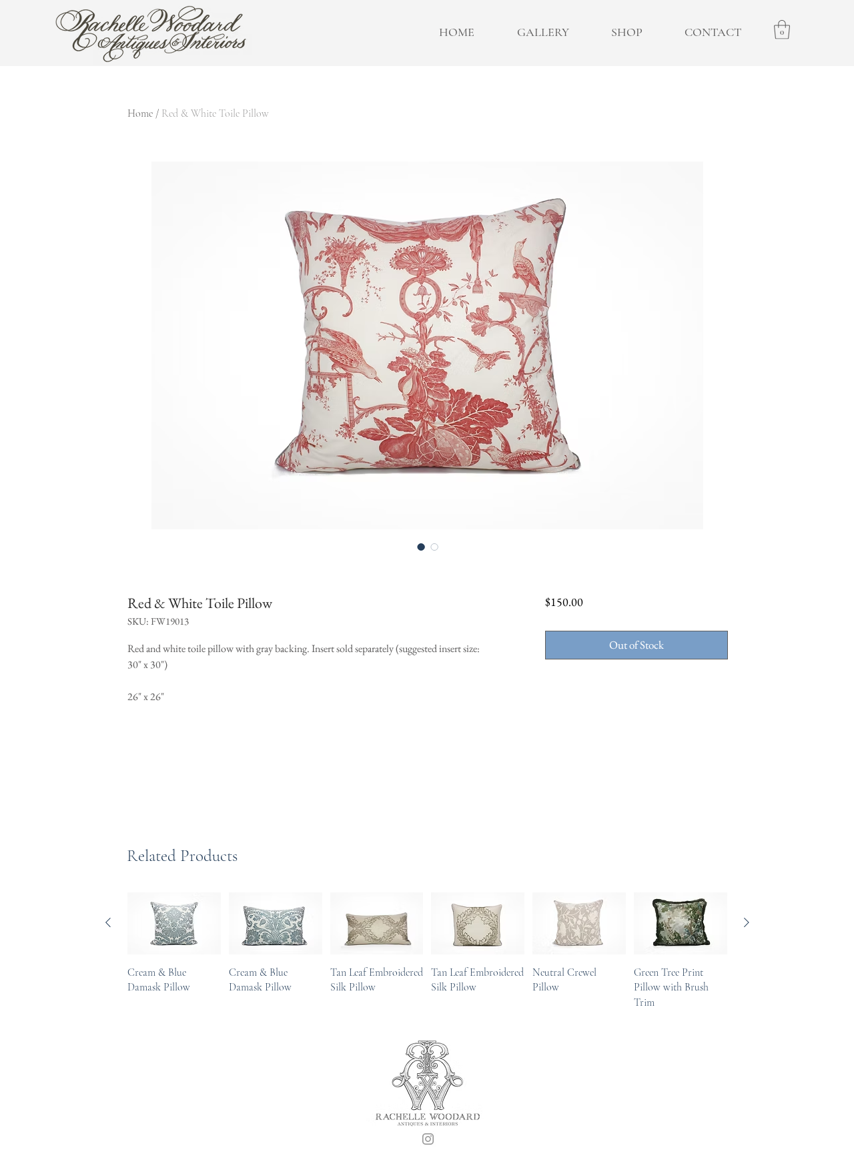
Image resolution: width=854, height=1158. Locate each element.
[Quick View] (174, 923)
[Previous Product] (108, 922)
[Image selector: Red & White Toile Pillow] (421, 546)
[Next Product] (747, 922)
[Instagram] (428, 1139)
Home (140, 113)
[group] (427, 951)
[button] (782, 29)
